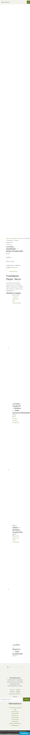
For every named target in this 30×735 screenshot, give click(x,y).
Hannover (20, 238)
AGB (15, 710)
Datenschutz (15, 713)
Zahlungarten (15, 725)
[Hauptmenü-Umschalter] (28, 2)
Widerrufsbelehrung (15, 723)
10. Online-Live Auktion (15, 707)
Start (7, 238)
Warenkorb (15, 721)
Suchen (15, 696)
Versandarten (15, 719)
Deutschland (13, 238)
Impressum (15, 715)
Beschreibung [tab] (13, 271)
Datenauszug (15, 711)
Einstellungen (24, 733)
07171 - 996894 (16, 690)
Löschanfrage (15, 717)
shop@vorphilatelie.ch (15, 694)
